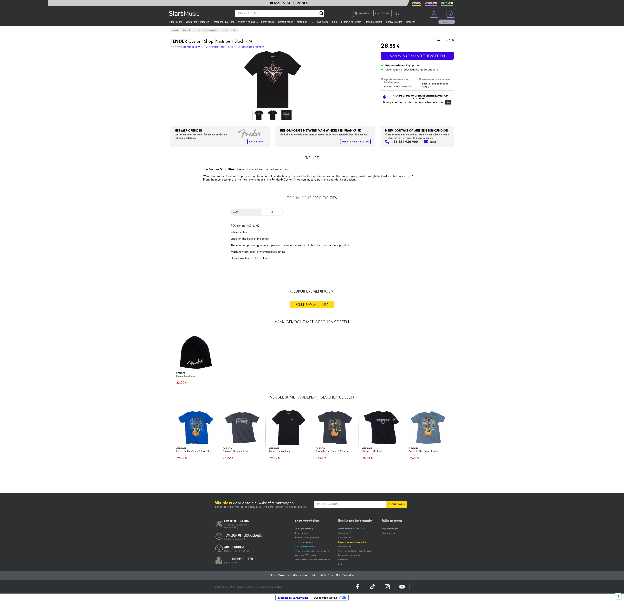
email (434, 142)
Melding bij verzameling (293, 597)
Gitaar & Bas (176, 22)
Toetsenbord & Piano (224, 22)
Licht (335, 22)
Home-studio (268, 22)
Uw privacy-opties (325, 597)
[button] (258, 115)
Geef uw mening (312, 304)
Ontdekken (256, 141)
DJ (312, 22)
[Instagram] (387, 586)
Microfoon (302, 22)
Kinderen (410, 22)
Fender (233, 29)
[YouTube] (402, 586)
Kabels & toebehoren (191, 29)
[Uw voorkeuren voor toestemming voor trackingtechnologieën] (618, 596)
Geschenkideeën (210, 29)
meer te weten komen (355, 141)
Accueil (175, 29)
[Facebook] (357, 586)
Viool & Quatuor (394, 22)
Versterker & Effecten (198, 22)
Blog (340, 564)
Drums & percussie (351, 22)
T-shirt (224, 29)
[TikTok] (372, 586)
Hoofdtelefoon (286, 22)
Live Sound (323, 22)
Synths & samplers (248, 22)
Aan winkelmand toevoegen (417, 56)
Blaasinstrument (374, 22)
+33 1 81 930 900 (241, 551)
